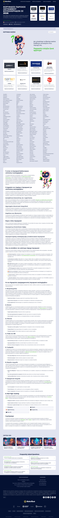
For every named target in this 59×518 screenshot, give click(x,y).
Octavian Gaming (19, 135)
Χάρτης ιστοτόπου (51, 516)
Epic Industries (6, 112)
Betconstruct (45, 103)
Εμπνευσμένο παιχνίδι (34, 161)
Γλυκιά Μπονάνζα (47, 381)
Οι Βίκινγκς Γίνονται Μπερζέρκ (30, 351)
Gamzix (17, 118)
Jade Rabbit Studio (19, 125)
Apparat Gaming (6, 98)
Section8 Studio (19, 147)
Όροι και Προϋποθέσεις (9, 516)
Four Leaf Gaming (33, 113)
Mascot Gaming (32, 129)
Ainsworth (18, 95)
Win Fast (31, 158)
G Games (18, 115)
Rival (44, 146)
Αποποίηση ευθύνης (25, 516)
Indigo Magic (5, 124)
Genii (44, 118)
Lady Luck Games (33, 126)
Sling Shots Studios (19, 149)
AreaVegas (18, 98)
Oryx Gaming (45, 137)
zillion (4, 161)
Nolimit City (45, 134)
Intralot (44, 124)
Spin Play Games (6, 152)
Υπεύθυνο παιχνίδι (43, 516)
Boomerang (45, 106)
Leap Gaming (5, 128)
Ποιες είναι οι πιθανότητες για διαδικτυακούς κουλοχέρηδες (23, 483)
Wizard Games (19, 159)
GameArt (31, 115)
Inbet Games (45, 122)
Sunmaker (31, 153)
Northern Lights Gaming (7, 135)
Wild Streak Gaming (20, 158)
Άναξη (17, 161)
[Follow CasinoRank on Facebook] (44, 497)
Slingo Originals (32, 149)
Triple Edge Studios (19, 156)
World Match (32, 159)
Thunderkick (32, 155)
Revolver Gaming (33, 146)
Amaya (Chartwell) (33, 97)
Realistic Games (6, 144)
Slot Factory (45, 149)
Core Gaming (18, 109)
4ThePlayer (5, 95)
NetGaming (5, 134)
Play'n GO (5, 140)
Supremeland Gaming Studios (48, 153)
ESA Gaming (18, 112)
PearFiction (18, 138)
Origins (17, 137)
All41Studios (45, 95)
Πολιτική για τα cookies (17, 516)
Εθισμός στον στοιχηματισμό (34, 516)
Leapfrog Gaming (19, 128)
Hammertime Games (46, 119)
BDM (17, 103)
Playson (31, 140)
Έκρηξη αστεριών (43, 308)
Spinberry (18, 152)
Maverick (44, 129)
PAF (4, 138)
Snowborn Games (19, 150)
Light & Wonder (32, 128)
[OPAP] (19, 506)
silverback (5, 149)
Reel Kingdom (32, 144)
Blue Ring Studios (6, 106)
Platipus (44, 138)
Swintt (4, 155)
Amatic (17, 97)
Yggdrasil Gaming (46, 159)
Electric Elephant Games (20, 110)
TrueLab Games (32, 156)
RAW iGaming (45, 143)
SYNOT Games (19, 155)
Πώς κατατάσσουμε (42, 484)
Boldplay (31, 106)
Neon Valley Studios (33, 132)
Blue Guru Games (46, 104)
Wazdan (44, 156)
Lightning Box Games (47, 128)
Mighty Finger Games (33, 131)
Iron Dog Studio (6, 125)
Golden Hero (18, 119)
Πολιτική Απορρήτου (42, 481)
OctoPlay (31, 135)
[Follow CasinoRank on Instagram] (46, 497)
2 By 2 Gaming (32, 94)
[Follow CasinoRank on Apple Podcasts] (55, 497)
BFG (17, 104)
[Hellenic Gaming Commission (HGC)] (14, 506)
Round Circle (5, 147)
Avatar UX (31, 100)
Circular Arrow (5, 109)
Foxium (44, 113)
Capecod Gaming (33, 107)
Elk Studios (32, 110)
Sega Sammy (32, 147)
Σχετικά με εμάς (43, 479)
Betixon (4, 104)
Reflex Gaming (19, 146)
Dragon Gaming (46, 109)
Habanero (31, 119)
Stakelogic (45, 152)
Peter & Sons (32, 138)
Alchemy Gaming (33, 95)
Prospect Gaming (46, 141)
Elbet (4, 110)
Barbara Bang (5, 103)
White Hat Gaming (6, 158)
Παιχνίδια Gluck (19, 162)
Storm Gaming (5, 153)
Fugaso (4, 115)
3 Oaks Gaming (46, 94)
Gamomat (5, 118)
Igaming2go (18, 122)
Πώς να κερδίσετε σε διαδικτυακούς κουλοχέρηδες (23, 484)
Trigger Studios (6, 156)
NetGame (44, 132)
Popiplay (18, 141)
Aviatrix (44, 100)
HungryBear (5, 122)
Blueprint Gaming (19, 106)
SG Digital (45, 147)
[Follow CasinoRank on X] (48, 497)
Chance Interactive (46, 107)
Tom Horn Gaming (46, 155)
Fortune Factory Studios (20, 113)
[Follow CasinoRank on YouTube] (50, 497)
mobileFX (44, 131)
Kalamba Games (19, 126)
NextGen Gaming (33, 134)
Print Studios (32, 141)
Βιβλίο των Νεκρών (31, 336)
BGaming (31, 104)
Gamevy (31, 116)
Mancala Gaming (19, 129)
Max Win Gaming (6, 131)
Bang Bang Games (46, 101)
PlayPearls (18, 140)
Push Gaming (5, 143)
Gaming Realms (46, 116)
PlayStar (44, 140)
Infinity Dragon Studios (20, 124)
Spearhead (45, 150)
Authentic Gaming (19, 100)
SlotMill (4, 150)
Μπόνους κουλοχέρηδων (36, 1)
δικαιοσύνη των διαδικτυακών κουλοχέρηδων (44, 199)
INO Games (32, 124)
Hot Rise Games (46, 121)
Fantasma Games (6, 113)
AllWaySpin (5, 97)
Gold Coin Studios (6, 119)
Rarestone (31, 143)
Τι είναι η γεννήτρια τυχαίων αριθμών (23, 486)
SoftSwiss (31, 150)
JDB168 (31, 125)
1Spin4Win (5, 94)
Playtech (30, 419)
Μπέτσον (5, 162)
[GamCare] (39, 506)
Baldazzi (17, 101)
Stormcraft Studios (19, 153)
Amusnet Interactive (46, 97)
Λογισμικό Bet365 (46, 161)
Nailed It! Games (19, 132)
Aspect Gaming (32, 98)
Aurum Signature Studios (7, 100)
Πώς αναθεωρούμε (42, 483)
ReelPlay (4, 146)
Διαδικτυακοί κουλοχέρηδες (25, 1)
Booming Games (6, 107)
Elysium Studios (46, 110)
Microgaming (18, 131)
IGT (30, 122)
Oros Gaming (32, 137)
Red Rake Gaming (19, 144)
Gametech (18, 116)
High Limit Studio (19, 121)
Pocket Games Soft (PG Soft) (8, 141)
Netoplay (18, 134)
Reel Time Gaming (46, 144)
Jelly (43, 125)
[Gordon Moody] (25, 506)
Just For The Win (6, 126)
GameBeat (45, 115)
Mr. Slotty (5, 132)
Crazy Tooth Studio (33, 109)
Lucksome (5, 129)
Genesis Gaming (33, 118)
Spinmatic (31, 152)
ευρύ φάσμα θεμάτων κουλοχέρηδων (29, 255)
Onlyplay (44, 135)
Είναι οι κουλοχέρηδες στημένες (23, 479)
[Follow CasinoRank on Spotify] (53, 497)
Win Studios (45, 158)
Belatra (31, 103)
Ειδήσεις (54, 1)
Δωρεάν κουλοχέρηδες (47, 1)
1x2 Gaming (18, 94)
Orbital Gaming (6, 137)
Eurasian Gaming (33, 112)
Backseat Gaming (6, 101)
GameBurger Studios (7, 116)
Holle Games (32, 121)
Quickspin (18, 143)
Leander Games (46, 126)
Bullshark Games (19, 107)
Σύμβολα (23, 481)
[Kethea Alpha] (32, 506)
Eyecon (44, 112)
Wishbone (5, 159)
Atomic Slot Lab (46, 98)
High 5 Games (5, 121)
